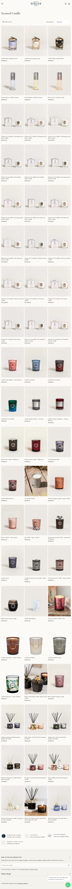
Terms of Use (24, 869)
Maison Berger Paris (11, 883)
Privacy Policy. (34, 869)
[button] (69, 3)
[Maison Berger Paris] (36, 3)
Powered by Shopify (22, 883)
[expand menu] (2, 3)
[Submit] (69, 865)
